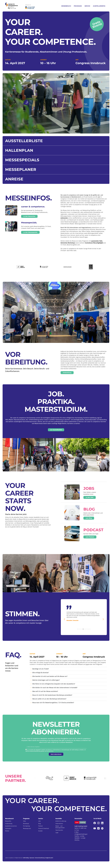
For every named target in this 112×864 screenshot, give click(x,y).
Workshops (26, 823)
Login (56, 832)
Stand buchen (59, 830)
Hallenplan (8, 828)
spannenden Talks (96, 241)
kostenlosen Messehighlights (94, 243)
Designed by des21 (49, 857)
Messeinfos (8, 821)
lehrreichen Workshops (68, 243)
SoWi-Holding (26, 857)
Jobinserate (64, 218)
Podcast (93, 530)
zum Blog (89, 518)
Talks (24, 821)
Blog (89, 509)
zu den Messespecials (30, 232)
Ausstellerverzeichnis (11, 826)
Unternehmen (59, 823)
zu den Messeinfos (29, 216)
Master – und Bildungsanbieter (60, 826)
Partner (7, 831)
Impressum (31, 857)
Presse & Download (43, 828)
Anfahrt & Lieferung (60, 821)
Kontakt (40, 831)
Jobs (88, 488)
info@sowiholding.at (81, 834)
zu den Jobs (89, 497)
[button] (64, 619)
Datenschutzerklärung (39, 857)
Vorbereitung (67, 372)
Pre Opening (26, 826)
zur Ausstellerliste (56, 429)
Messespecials (27, 828)
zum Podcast (90, 537)
